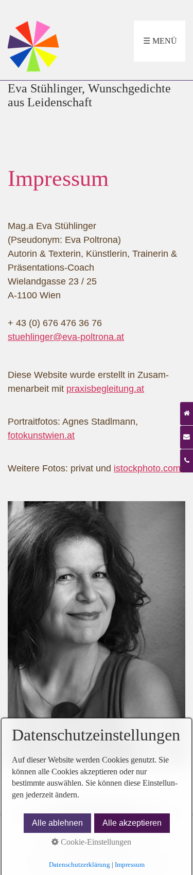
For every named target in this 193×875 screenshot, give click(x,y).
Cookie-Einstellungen (95, 842)
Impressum (130, 864)
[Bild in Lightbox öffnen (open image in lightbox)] (96, 634)
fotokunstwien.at (41, 435)
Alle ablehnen (57, 823)
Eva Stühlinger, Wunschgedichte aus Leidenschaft (89, 95)
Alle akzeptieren (132, 823)
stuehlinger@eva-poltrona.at (66, 337)
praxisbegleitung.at (105, 389)
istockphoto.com (147, 468)
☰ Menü (160, 40)
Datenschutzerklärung (79, 864)
